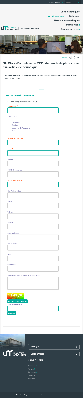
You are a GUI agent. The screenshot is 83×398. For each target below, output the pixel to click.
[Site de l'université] (13, 355)
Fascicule (10, 222)
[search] (70, 2)
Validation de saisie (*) (14, 304)
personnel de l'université (21, 128)
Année (9, 201)
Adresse (10, 159)
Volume (10, 212)
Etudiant (15, 125)
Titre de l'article (12, 244)
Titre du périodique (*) (14, 180)
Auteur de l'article (13, 233)
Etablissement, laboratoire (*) (16, 138)
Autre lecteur (17, 131)
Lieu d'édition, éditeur (14, 191)
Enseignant (16, 122)
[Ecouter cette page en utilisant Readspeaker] (78, 58)
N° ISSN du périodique (14, 170)
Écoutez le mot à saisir (17, 301)
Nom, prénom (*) (12, 106)
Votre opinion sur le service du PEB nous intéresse (23, 275)
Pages (9, 254)
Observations (11, 265)
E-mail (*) (10, 149)
